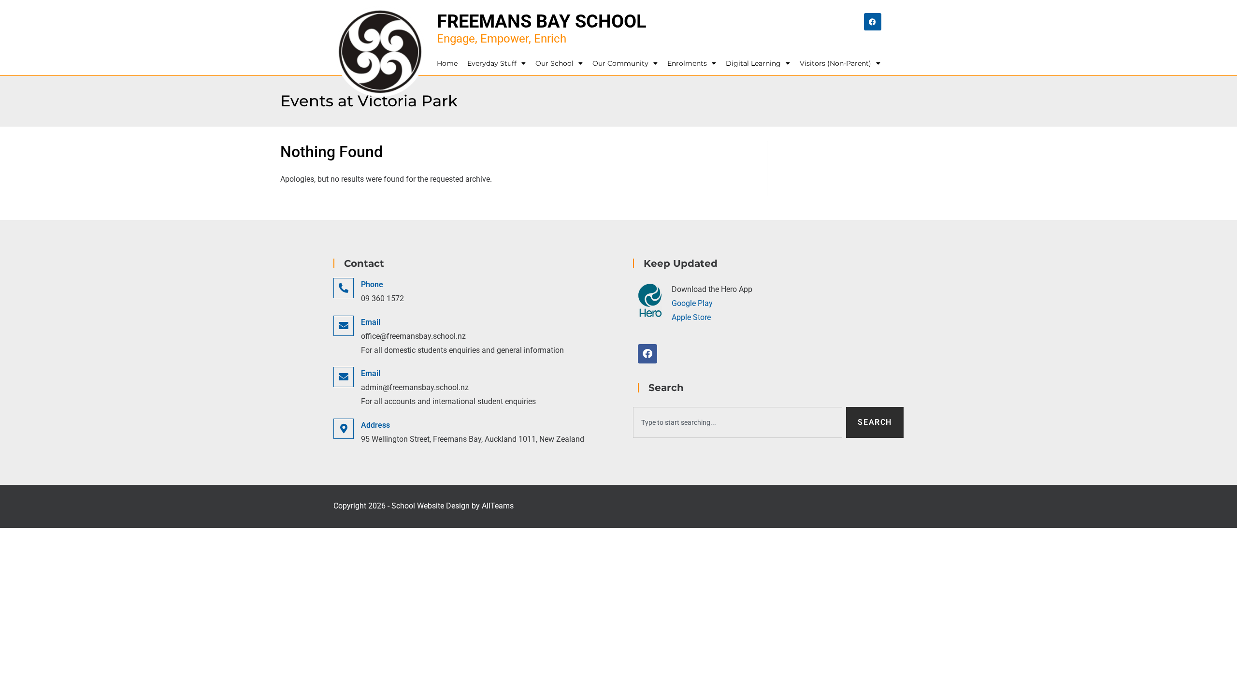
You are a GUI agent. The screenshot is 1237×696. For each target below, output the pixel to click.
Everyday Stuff (492, 63)
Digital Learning (753, 63)
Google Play (692, 303)
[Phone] (343, 288)
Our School (554, 63)
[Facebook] (872, 21)
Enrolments (687, 63)
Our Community (620, 63)
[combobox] (737, 422)
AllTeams (498, 505)
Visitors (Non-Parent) (835, 63)
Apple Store (691, 317)
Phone (372, 284)
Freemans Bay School (542, 21)
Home (447, 63)
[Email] (343, 326)
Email (370, 322)
